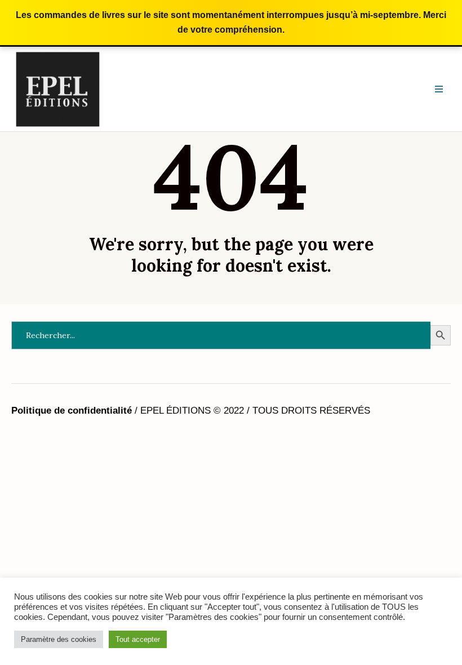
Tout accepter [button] (137, 639)
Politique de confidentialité (71, 410)
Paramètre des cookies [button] (58, 639)
